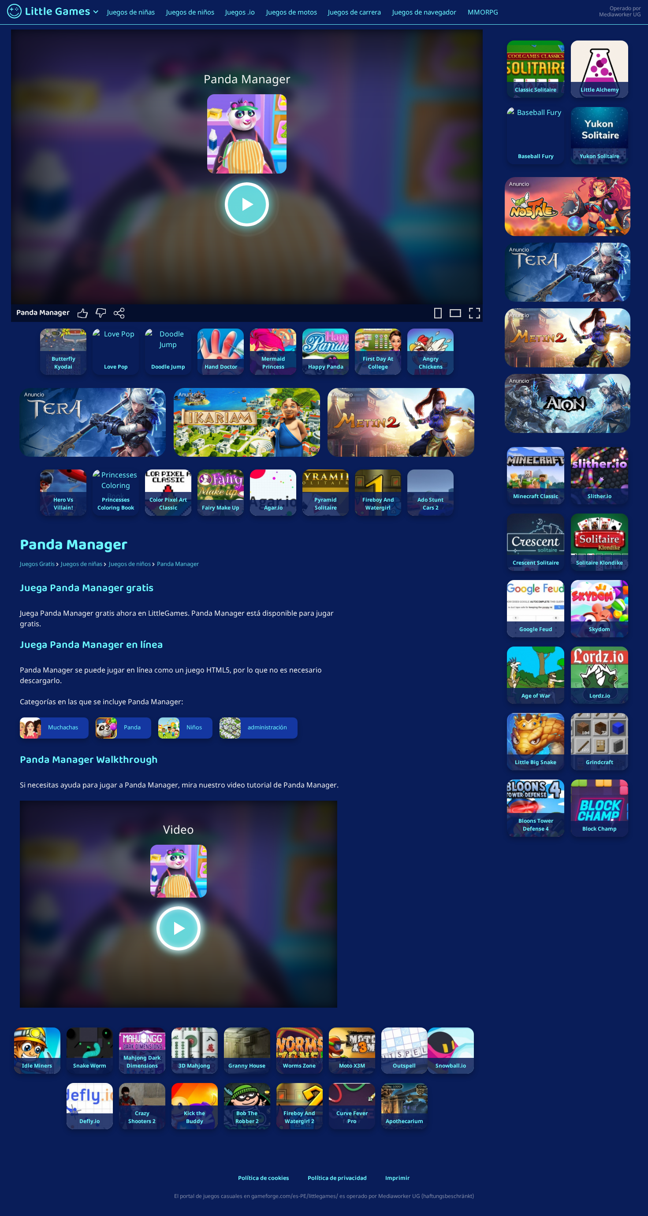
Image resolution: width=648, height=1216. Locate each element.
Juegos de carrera (354, 11)
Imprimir (397, 1178)
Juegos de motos (291, 11)
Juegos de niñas (131, 11)
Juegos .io (240, 11)
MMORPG (483, 11)
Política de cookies (263, 1178)
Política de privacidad (337, 1178)
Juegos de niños (190, 11)
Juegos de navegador (424, 11)
